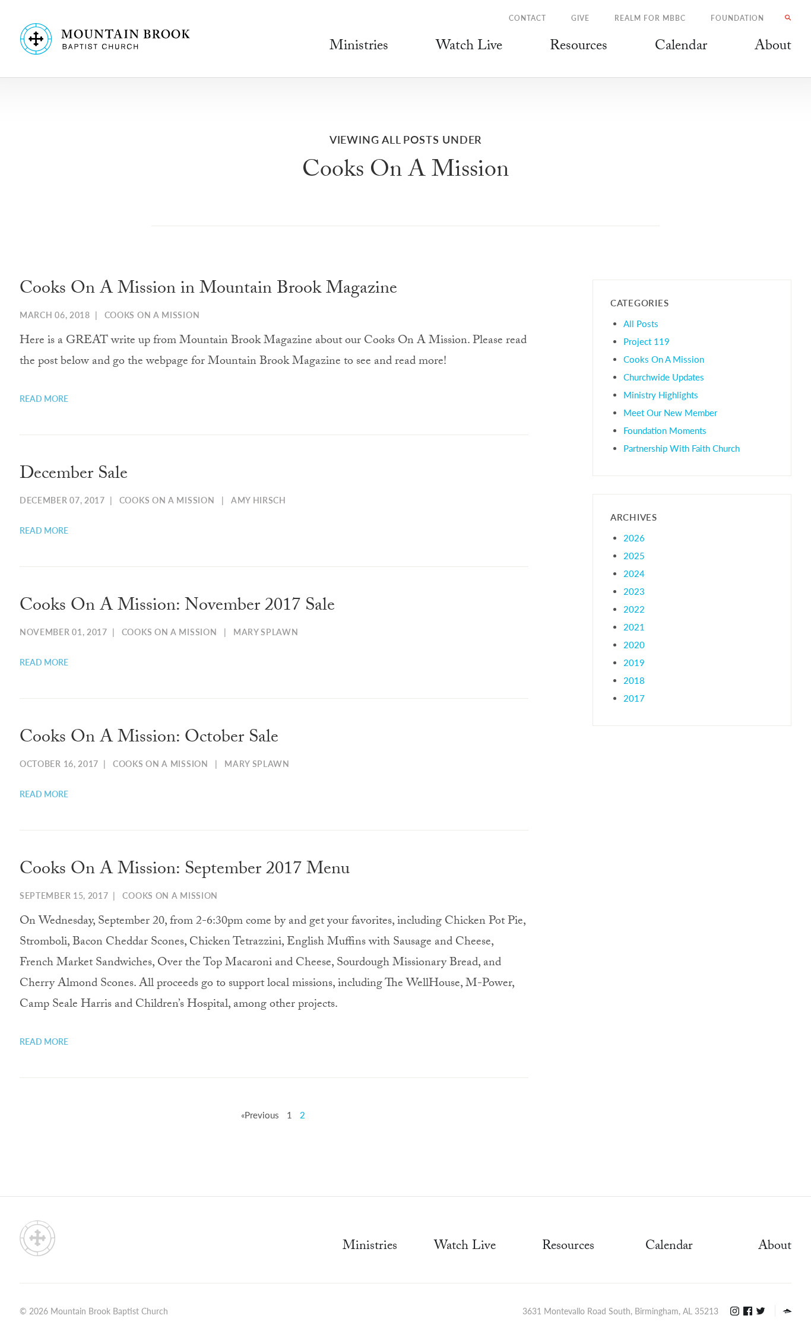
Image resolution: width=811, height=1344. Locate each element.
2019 (634, 662)
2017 (634, 698)
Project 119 (646, 341)
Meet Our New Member (670, 412)
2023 (634, 591)
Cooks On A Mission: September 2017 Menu (185, 870)
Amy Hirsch (258, 500)
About (774, 1247)
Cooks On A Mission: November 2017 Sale (177, 607)
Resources (568, 1247)
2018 (634, 680)
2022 (634, 609)
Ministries (370, 1247)
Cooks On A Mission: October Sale (149, 739)
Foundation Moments (665, 430)
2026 (634, 537)
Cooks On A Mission (152, 315)
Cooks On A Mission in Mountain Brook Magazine (208, 290)
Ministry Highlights (660, 394)
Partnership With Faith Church (681, 448)
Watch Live (469, 47)
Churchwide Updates (663, 376)
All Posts (640, 323)
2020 (634, 644)
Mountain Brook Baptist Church (109, 1311)
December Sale (74, 475)
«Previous (260, 1114)
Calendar (669, 1247)
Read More (44, 398)
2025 (634, 555)
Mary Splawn (266, 632)
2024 (634, 573)
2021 (634, 626)
